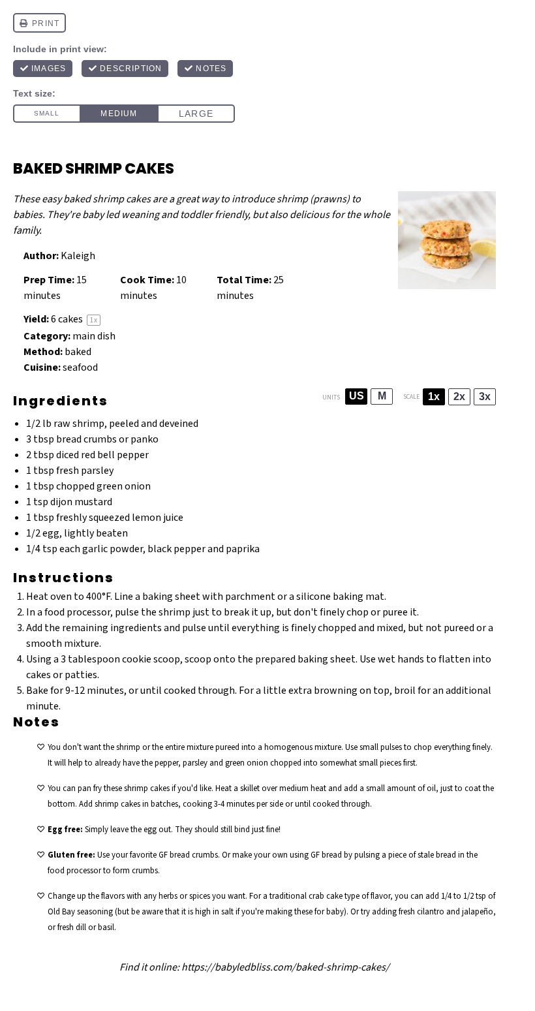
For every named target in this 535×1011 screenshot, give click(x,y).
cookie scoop (151, 659)
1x (434, 396)
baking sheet (171, 596)
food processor (77, 612)
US (356, 395)
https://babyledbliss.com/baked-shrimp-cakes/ (285, 967)
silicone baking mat (340, 596)
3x (485, 396)
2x (459, 396)
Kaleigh (78, 256)
